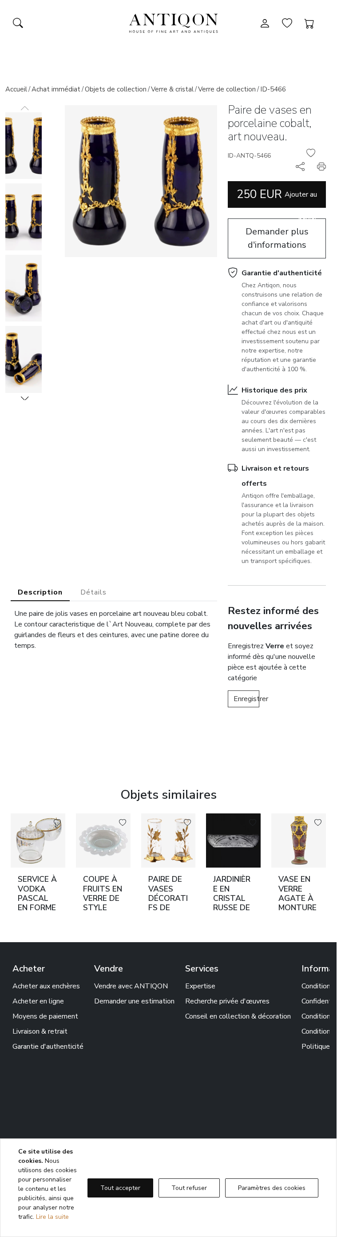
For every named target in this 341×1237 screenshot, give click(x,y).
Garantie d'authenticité (282, 273)
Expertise (200, 986)
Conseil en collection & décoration (238, 1016)
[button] (24, 398)
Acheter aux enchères (46, 986)
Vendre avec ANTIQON (131, 986)
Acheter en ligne (38, 1001)
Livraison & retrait (39, 1031)
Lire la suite (52, 1217)
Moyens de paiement (45, 1016)
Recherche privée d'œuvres (227, 1001)
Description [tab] (40, 592)
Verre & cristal (172, 89)
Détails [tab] (93, 592)
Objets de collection (116, 89)
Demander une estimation (134, 1001)
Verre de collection (227, 89)
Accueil (16, 89)
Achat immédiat (56, 89)
